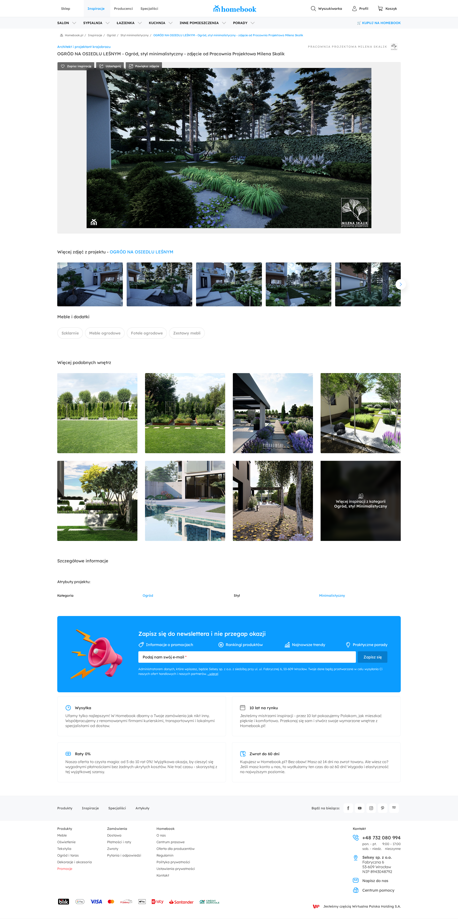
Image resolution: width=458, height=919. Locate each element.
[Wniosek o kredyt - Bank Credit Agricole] (209, 902)
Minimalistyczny (332, 595)
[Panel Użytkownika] (360, 8)
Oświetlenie (66, 842)
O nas (161, 835)
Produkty (64, 808)
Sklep (65, 8)
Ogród (148, 595)
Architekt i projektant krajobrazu (83, 47)
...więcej (213, 674)
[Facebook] (348, 808)
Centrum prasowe (170, 842)
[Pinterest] (382, 808)
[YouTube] (359, 808)
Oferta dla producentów (175, 849)
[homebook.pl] (234, 8)
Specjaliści (149, 8)
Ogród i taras (68, 855)
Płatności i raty (119, 842)
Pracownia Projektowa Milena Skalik (347, 46)
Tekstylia (64, 849)
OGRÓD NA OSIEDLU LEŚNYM (141, 252)
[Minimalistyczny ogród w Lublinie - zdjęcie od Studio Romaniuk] (273, 501)
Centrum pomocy (378, 890)
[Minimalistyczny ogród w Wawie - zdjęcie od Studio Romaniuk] (185, 501)
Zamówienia (117, 829)
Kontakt (162, 875)
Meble (62, 835)
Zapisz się (373, 657)
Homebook (165, 829)
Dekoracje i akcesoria (74, 862)
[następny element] (401, 284)
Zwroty (112, 849)
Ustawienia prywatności (175, 869)
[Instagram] (371, 808)
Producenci (123, 8)
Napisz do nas (375, 880)
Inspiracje (96, 8)
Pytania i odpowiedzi (124, 855)
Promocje (64, 869)
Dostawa (114, 835)
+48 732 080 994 (381, 838)
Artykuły (142, 808)
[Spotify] (394, 808)
